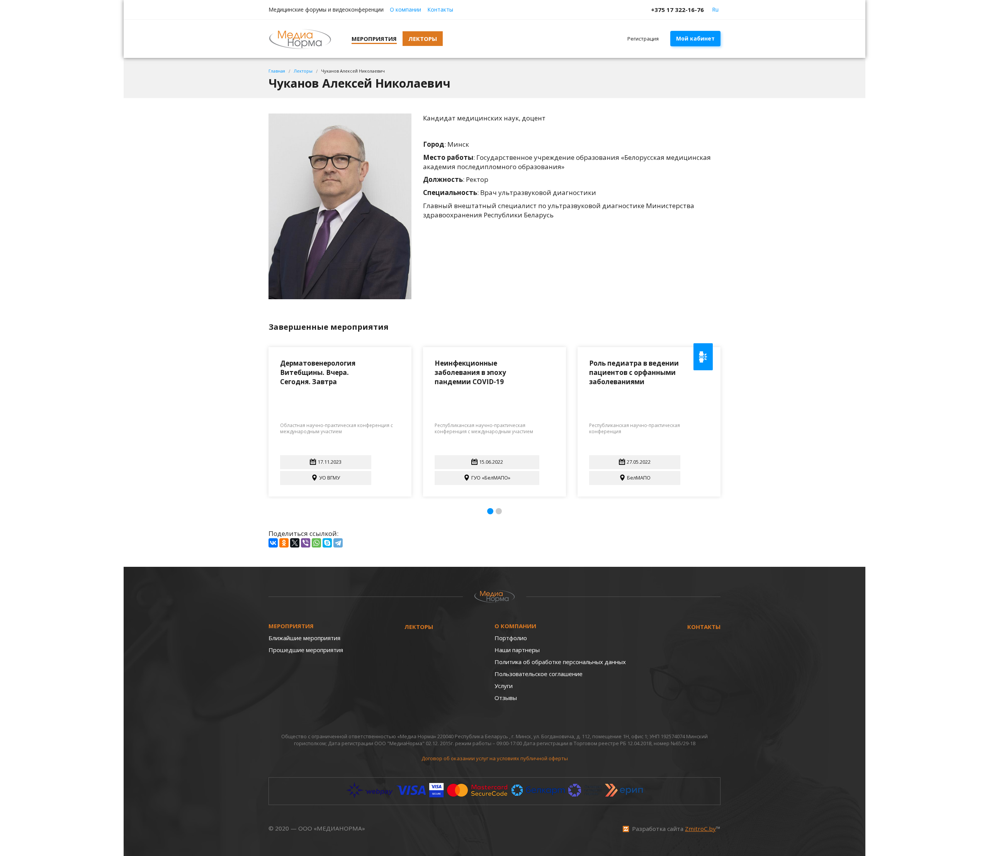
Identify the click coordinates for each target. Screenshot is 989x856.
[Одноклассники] (284, 543)
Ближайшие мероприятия (304, 638)
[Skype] (327, 543)
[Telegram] (338, 543)
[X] (294, 543)
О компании (405, 9)
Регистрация (643, 38)
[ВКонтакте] (273, 543)
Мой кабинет (695, 38)
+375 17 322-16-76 (677, 9)
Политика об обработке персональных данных (560, 662)
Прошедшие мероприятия (305, 650)
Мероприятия (291, 626)
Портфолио (510, 638)
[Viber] (305, 543)
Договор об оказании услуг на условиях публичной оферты (494, 758)
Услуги (503, 686)
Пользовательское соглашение (538, 674)
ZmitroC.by (700, 828)
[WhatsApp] (316, 543)
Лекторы (418, 627)
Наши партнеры (517, 650)
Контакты (440, 9)
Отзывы (505, 698)
